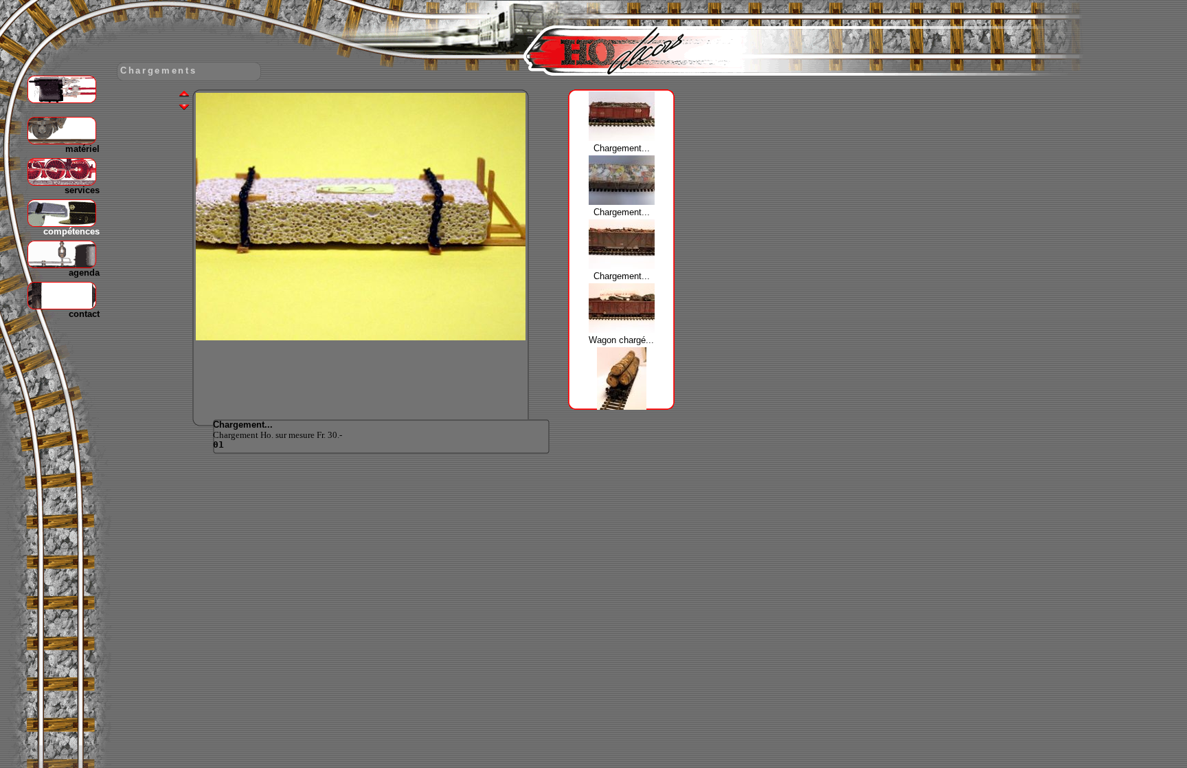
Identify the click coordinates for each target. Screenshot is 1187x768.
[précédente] (184, 94)
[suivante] (184, 105)
